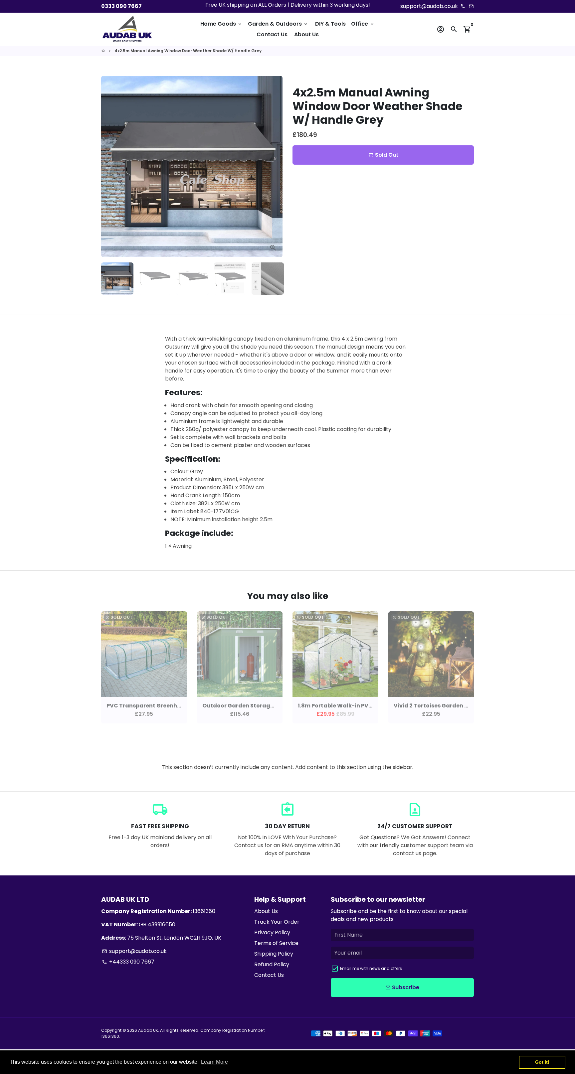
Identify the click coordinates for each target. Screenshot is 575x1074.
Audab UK (148, 1030)
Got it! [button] (542, 1062)
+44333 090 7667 (128, 962)
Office (363, 24)
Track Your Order (276, 922)
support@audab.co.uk (134, 951)
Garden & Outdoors (278, 24)
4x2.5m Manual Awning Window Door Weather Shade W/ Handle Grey (188, 51)
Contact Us (272, 34)
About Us (306, 34)
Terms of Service (276, 943)
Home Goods (221, 24)
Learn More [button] (214, 1062)
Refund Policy (271, 964)
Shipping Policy (273, 954)
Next (273, 166)
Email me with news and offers (371, 968)
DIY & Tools (330, 24)
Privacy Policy (272, 932)
